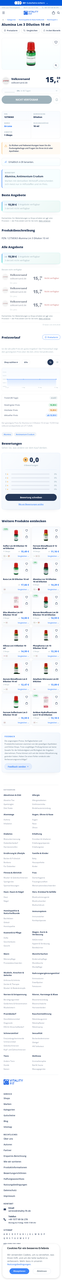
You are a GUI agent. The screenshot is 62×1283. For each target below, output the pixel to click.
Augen (35, 819)
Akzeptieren (19, 1271)
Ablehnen (42, 1271)
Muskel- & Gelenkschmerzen (16, 877)
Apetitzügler (9, 804)
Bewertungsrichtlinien (15, 1173)
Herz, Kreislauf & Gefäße (44, 892)
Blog (6, 1121)
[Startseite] (3, 19)
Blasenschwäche (39, 1003)
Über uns (8, 1138)
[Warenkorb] (53, 12)
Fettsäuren (36, 986)
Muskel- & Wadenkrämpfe (14, 988)
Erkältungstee (38, 847)
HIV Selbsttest (38, 1046)
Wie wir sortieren (12, 1161)
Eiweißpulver (37, 982)
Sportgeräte (9, 881)
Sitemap (8, 1126)
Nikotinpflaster (38, 1023)
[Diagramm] (50, 362)
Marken (7, 1104)
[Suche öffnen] (58, 12)
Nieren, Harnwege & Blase (45, 994)
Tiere (6, 1056)
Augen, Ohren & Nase (42, 814)
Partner (7, 1150)
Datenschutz (10, 1190)
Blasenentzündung (40, 999)
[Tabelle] (57, 362)
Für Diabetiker (9, 866)
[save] (56, 42)
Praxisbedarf (10, 1014)
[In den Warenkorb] (26, 536)
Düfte (6, 938)
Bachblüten (8, 918)
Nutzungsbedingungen (15, 1184)
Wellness (36, 1056)
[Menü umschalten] (3, 12)
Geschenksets (9, 941)
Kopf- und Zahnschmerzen (15, 1049)
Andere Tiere (9, 1061)
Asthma (7, 819)
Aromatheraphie (39, 1061)
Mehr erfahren (44, 221)
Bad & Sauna (37, 1065)
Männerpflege (9, 959)
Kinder (35, 866)
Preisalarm (12, 30)
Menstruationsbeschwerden (44, 885)
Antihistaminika (38, 804)
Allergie (36, 795)
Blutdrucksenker (39, 901)
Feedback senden (17, 766)
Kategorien (9, 1109)
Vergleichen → (23, 556)
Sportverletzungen (11, 885)
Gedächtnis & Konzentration (15, 1003)
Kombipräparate (39, 920)
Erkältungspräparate (41, 843)
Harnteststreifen (10, 847)
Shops (7, 1098)
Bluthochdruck (38, 905)
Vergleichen (31, 30)
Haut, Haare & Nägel (14, 892)
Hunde (6, 1065)
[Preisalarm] (56, 100)
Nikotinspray (37, 1027)
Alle (26, 362)
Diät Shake (8, 808)
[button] (31, 91)
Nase (34, 823)
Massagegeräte (38, 1069)
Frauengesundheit (39, 881)
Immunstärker (38, 916)
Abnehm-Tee (9, 800)
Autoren (8, 1144)
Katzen (6, 1069)
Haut (6, 897)
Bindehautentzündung (41, 808)
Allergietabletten (39, 800)
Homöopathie (9, 926)
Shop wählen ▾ (11, 362)
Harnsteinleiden (39, 1007)
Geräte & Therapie (11, 984)
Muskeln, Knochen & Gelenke (14, 974)
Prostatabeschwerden (13, 963)
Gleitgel (35, 1042)
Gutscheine (9, 1115)
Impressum (9, 1196)
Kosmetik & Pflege (12, 932)
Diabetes (8, 834)
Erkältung (37, 834)
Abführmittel (37, 939)
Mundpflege (37, 967)
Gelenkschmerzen (11, 1045)
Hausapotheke (38, 862)
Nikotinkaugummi (39, 1019)
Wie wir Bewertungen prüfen (31, 504)
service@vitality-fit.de (19, 1210)
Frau (34, 872)
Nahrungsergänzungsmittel (45, 973)
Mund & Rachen (40, 954)
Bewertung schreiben (31, 497)
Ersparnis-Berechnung (15, 1156)
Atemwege (9, 814)
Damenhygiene (38, 877)
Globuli (6, 922)
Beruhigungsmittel (11, 999)
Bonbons (7, 862)
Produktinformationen (15, 1167)
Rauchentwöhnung (41, 1014)
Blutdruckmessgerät (40, 897)
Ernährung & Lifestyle (14, 853)
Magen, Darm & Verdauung (39, 933)
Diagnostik (8, 1023)
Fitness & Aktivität (13, 872)
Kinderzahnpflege (39, 959)
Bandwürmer (37, 947)
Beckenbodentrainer (40, 1038)
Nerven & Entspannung (15, 994)
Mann (6, 954)
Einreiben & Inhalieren (41, 839)
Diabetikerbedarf (11, 843)
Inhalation (8, 823)
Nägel (6, 901)
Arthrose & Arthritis (12, 980)
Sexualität (37, 1033)
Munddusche (37, 963)
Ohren (34, 827)
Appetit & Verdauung (41, 943)
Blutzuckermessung (12, 839)
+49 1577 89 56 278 (18, 1219)
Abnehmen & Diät (12, 795)
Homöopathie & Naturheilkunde (12, 912)
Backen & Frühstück (12, 858)
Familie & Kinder (40, 853)
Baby (34, 858)
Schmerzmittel (11, 1033)
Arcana (8, 126)
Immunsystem (39, 911)
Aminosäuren (37, 978)
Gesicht (7, 945)
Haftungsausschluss (14, 1178)
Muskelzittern (9, 1007)
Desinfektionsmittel (12, 1019)
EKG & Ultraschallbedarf (14, 1027)
